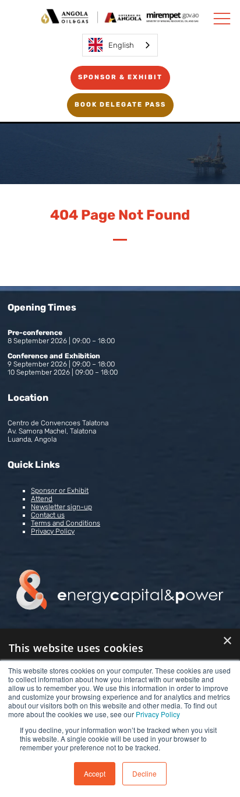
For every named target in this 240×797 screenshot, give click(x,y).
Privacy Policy (158, 714)
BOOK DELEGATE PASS (120, 104)
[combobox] (120, 45)
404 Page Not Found (120, 215)
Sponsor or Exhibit (60, 490)
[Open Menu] (221, 18)
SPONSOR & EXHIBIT (120, 77)
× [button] (227, 641)
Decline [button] (144, 773)
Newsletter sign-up (61, 507)
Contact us (48, 515)
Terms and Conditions (65, 523)
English (121, 45)
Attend (41, 499)
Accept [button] (94, 773)
